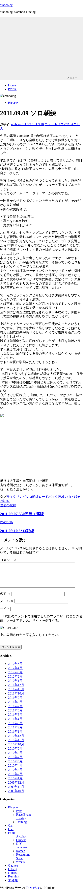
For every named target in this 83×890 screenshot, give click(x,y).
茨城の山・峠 (67, 496)
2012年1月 (15, 680)
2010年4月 (15, 765)
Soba (19, 858)
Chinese (21, 840)
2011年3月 (15, 723)
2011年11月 (16, 689)
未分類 (13, 880)
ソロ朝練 (32, 496)
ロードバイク (48, 496)
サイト (5, 608)
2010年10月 (16, 744)
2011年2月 (15, 727)
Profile (12, 89)
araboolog (6, 5)
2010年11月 (16, 740)
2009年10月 (16, 791)
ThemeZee (32, 887)
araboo (15, 124)
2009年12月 (16, 782)
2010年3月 (15, 769)
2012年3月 (15, 672)
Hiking (12, 869)
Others (12, 872)
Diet (10, 829)
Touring (21, 818)
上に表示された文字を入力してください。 (30, 635)
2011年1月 (15, 731)
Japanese (21, 847)
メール (7, 601)
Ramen (20, 851)
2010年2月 (15, 774)
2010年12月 (16, 736)
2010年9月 (15, 748)
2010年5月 (15, 761)
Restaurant (23, 854)
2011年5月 (15, 714)
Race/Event (23, 814)
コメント (8, 560)
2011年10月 (16, 693)
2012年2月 (15, 676)
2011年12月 (16, 685)
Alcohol (21, 836)
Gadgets (13, 865)
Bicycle (13, 102)
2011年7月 (15, 706)
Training (21, 822)
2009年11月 (16, 786)
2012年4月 (15, 668)
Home (12, 85)
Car (10, 825)
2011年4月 (15, 719)
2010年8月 (15, 752)
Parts (19, 811)
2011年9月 (15, 697)
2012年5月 (15, 663)
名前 (5, 593)
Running (13, 876)
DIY (19, 843)
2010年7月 (15, 757)
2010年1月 (15, 778)
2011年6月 (15, 710)
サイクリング (16, 496)
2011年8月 (15, 702)
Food (11, 832)
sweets (20, 862)
